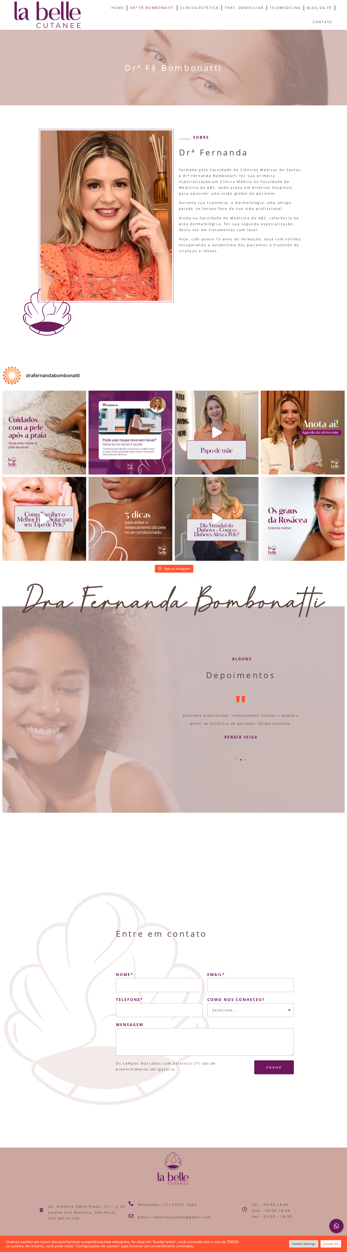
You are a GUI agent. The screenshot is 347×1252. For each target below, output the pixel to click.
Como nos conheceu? (236, 999)
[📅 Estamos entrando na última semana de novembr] (303, 433)
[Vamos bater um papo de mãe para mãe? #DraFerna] (216, 433)
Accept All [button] (330, 1244)
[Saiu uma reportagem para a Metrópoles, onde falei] (130, 433)
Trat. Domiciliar (244, 7)
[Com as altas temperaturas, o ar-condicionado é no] (130, 519)
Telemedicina (285, 7)
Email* (216, 974)
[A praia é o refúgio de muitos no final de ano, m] (44, 433)
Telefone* (129, 999)
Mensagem (130, 1024)
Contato (322, 22)
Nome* (124, 974)
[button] (236, 759)
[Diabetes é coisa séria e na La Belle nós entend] (216, 519)
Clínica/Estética (199, 7)
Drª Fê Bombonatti (152, 7)
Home (117, 7)
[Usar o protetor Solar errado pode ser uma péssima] (44, 519)
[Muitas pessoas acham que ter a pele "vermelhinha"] (303, 519)
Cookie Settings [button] (303, 1244)
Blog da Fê (319, 7)
